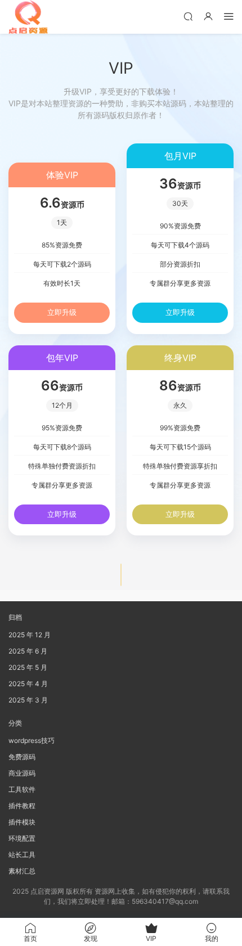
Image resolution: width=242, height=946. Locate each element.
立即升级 (62, 312)
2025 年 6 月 (27, 651)
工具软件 (21, 789)
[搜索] (188, 16)
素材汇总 (21, 871)
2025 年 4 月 (28, 683)
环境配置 (21, 838)
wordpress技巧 (31, 740)
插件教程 (21, 805)
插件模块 (21, 822)
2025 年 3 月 (28, 700)
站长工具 (21, 854)
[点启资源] (28, 17)
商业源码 (21, 773)
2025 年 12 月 (29, 634)
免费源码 (21, 757)
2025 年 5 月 (27, 667)
